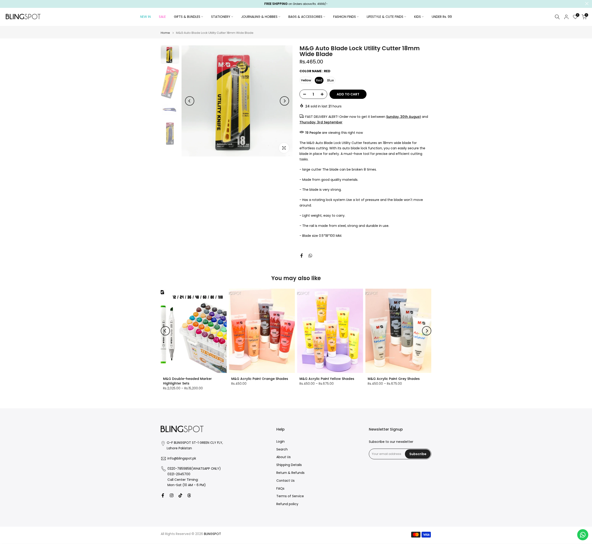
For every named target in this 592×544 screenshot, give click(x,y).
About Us (283, 457)
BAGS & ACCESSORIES (305, 16)
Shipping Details (289, 465)
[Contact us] (582, 534)
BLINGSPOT (212, 534)
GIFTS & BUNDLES (187, 16)
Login (280, 441)
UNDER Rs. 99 (442, 16)
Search (282, 449)
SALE (162, 16)
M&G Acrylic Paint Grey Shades (394, 378)
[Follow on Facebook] (163, 495)
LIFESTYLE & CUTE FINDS (385, 16)
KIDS (417, 16)
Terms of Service (290, 496)
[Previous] (189, 101)
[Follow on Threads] (189, 495)
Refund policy (287, 504)
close (5, 3)
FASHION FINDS (344, 16)
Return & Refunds (290, 473)
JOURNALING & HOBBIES (259, 16)
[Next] (284, 101)
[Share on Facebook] (301, 255)
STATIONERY (220, 16)
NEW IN (145, 16)
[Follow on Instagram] (172, 495)
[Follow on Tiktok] (180, 495)
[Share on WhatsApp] (310, 255)
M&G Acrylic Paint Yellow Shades (326, 378)
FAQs (280, 488)
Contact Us (285, 480)
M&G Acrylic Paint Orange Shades (259, 378)
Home (165, 32)
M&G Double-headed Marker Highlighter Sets (187, 381)
